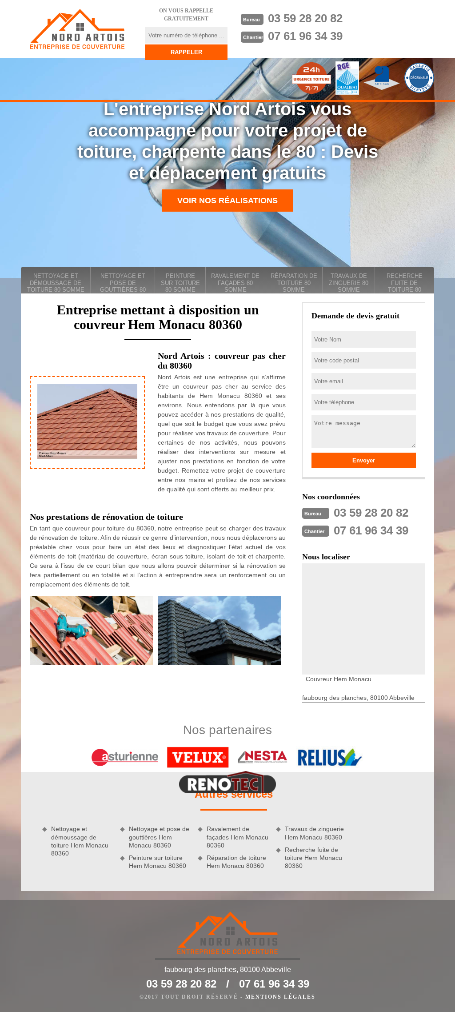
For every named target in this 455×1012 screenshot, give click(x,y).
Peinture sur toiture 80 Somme (180, 283)
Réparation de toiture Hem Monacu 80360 (236, 861)
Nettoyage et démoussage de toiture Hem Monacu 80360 (79, 841)
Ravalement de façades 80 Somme (235, 283)
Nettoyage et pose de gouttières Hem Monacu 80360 (159, 836)
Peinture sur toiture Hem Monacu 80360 (157, 861)
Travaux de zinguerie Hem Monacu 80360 (314, 832)
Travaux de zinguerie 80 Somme (348, 283)
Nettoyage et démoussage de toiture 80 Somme (55, 283)
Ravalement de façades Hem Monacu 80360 (237, 836)
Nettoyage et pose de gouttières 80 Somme (123, 283)
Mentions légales (280, 997)
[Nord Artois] (77, 29)
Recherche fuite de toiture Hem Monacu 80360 (313, 857)
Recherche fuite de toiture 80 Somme (405, 283)
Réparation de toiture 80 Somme (294, 283)
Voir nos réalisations (227, 200)
